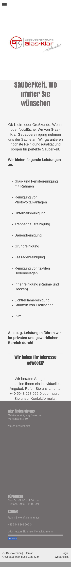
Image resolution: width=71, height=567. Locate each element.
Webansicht (62, 556)
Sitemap (28, 553)
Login (65, 553)
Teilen (14, 538)
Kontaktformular (43, 398)
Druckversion (13, 553)
